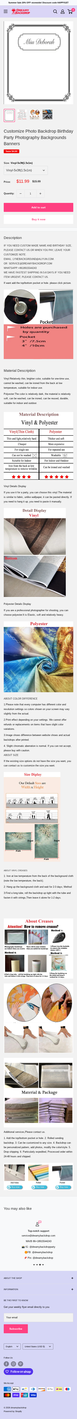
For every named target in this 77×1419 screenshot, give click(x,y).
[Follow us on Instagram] (13, 1363)
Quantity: (9, 193)
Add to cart (38, 207)
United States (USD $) (35, 1346)
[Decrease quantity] (20, 193)
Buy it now (38, 219)
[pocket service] (38, 289)
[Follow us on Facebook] (6, 1363)
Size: (18, 163)
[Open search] (55, 12)
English (9, 1346)
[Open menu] (5, 11)
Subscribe (15, 1328)
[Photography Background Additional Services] (38, 1162)
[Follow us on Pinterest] (20, 1363)
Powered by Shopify (13, 1411)
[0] (70, 11)
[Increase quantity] (40, 193)
